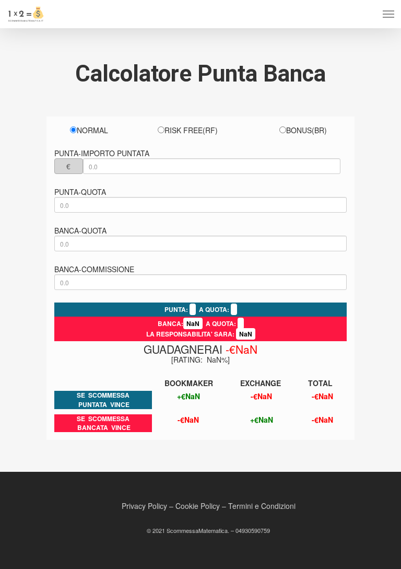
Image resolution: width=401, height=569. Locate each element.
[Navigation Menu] (388, 14)
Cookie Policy (197, 506)
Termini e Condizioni (262, 506)
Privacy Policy (144, 506)
